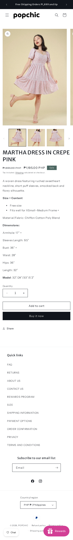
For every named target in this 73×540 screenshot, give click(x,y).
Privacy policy (56, 525)
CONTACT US (15, 388)
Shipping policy (38, 531)
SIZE (10, 404)
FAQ (9, 364)
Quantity (8, 286)
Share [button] (10, 328)
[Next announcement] (66, 5)
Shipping (19, 172)
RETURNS (13, 372)
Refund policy (39, 525)
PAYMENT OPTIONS (19, 421)
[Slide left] (4, 138)
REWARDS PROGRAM (21, 396)
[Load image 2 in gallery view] (36, 137)
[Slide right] (69, 138)
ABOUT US (14, 380)
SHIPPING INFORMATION (23, 412)
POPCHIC (23, 525)
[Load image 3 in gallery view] (55, 137)
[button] (7, 15)
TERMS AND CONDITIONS (23, 445)
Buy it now (36, 316)
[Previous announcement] (6, 5)
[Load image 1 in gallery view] (17, 137)
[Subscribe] (57, 468)
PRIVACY (12, 437)
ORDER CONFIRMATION (22, 429)
